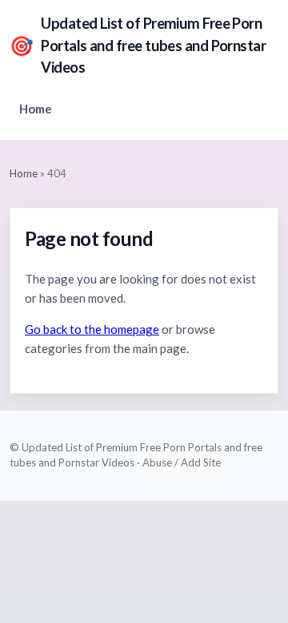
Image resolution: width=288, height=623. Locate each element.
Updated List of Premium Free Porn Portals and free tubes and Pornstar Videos (138, 45)
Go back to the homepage (92, 329)
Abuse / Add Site (181, 462)
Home (35, 108)
